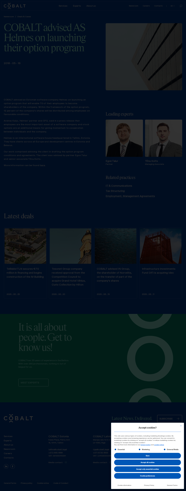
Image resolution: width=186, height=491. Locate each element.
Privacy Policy (149, 485)
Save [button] (147, 456)
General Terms (172, 485)
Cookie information (124, 485)
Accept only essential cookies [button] (147, 469)
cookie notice (159, 445)
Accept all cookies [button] (147, 462)
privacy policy (146, 445)
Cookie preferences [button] (147, 476)
